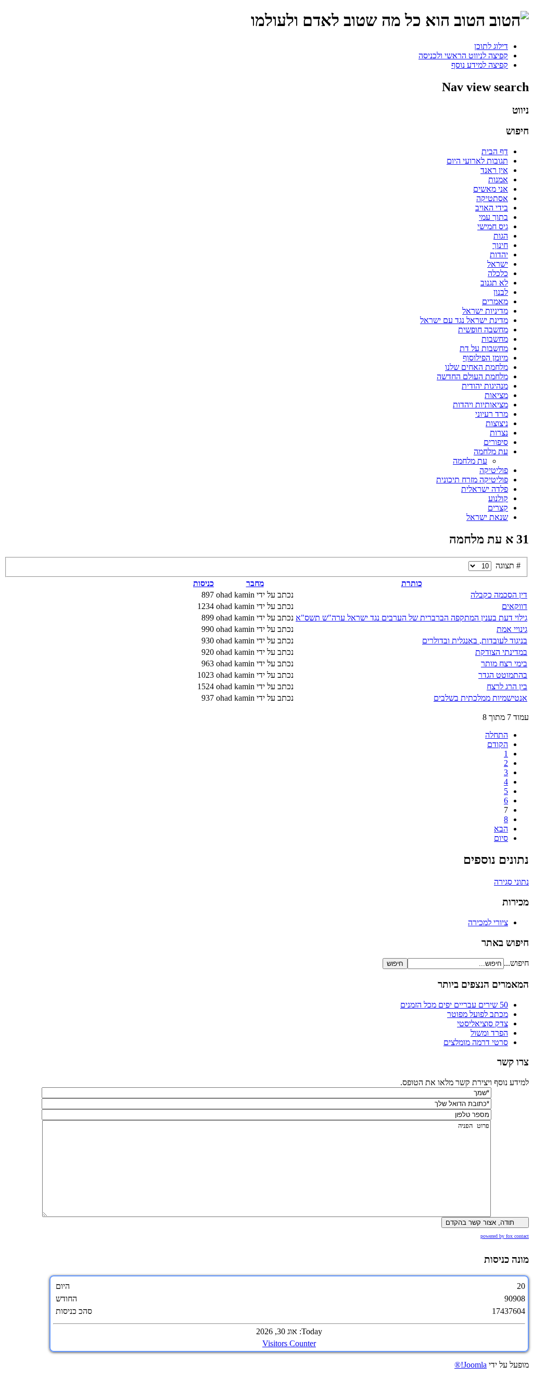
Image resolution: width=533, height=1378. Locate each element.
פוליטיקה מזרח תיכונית (472, 479)
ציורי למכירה (488, 922)
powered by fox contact (504, 1236)
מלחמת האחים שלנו (476, 367)
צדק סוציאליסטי (482, 1023)
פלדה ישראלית (484, 489)
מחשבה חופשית (483, 329)
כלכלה (498, 273)
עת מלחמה (491, 451)
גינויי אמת (512, 629)
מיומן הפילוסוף (485, 357)
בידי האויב (491, 207)
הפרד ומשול (489, 1032)
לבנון (500, 292)
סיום (501, 838)
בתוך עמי (493, 217)
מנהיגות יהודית (485, 385)
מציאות (496, 395)
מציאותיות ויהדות (480, 404)
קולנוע (498, 498)
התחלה (496, 734)
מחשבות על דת (484, 348)
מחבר (255, 583)
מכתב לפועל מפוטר (477, 1014)
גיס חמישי (492, 226)
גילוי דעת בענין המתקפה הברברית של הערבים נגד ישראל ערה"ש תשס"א (411, 617)
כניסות (203, 583)
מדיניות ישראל (485, 310)
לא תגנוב (494, 282)
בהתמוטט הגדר (502, 675)
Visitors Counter (289, 1343)
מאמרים (495, 301)
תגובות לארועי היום (477, 160)
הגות (500, 235)
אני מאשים (490, 188)
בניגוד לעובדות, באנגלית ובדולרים (474, 640)
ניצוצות (497, 423)
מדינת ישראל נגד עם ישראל (464, 320)
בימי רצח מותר (504, 663)
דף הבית (494, 151)
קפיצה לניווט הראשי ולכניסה (463, 55)
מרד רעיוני (491, 413)
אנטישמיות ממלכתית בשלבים (480, 697)
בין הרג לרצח (507, 686)
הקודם (497, 744)
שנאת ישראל (487, 517)
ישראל (497, 263)
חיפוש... (516, 963)
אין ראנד (494, 170)
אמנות (498, 179)
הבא (501, 828)
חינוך (500, 245)
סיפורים (496, 442)
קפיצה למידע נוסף (479, 64)
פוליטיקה (493, 470)
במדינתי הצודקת (501, 652)
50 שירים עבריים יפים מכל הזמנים (454, 1004)
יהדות (499, 254)
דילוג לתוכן (491, 46)
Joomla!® (470, 1364)
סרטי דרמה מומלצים (475, 1042)
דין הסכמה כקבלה (499, 594)
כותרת (411, 583)
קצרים (498, 507)
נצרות (499, 432)
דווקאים (514, 606)
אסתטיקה (492, 198)
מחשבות (494, 338)
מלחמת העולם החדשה (472, 376)
